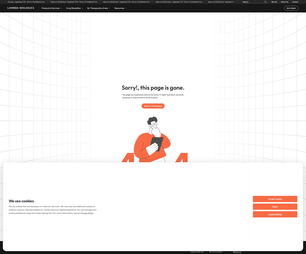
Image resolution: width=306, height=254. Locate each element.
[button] (52, 8)
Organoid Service (197, 252)
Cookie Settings (275, 214)
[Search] (265, 2)
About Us (284, 2)
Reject (275, 206)
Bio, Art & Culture (215, 252)
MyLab (274, 2)
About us (237, 252)
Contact (295, 2)
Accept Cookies (275, 199)
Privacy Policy (87, 213)
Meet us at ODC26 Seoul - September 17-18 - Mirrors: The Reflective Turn (68, 2)
